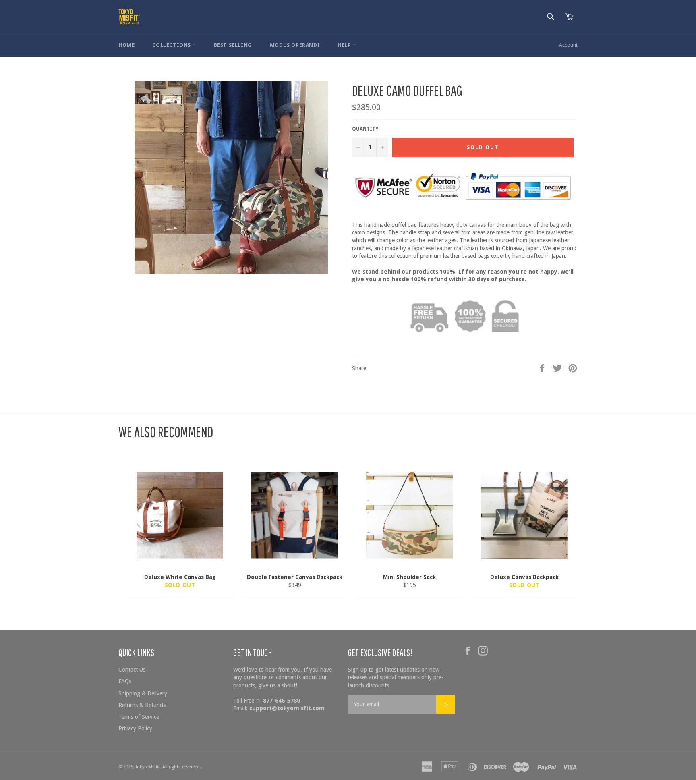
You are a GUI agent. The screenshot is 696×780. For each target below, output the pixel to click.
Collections (172, 45)
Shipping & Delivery (142, 693)
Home (126, 45)
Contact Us (131, 669)
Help (345, 45)
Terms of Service (138, 717)
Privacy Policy (135, 728)
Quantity (365, 129)
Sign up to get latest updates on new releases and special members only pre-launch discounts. (395, 677)
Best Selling (233, 45)
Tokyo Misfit (147, 767)
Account (568, 45)
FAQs (124, 681)
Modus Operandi (295, 45)
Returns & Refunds (142, 705)
